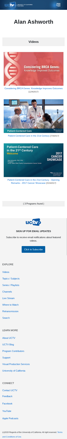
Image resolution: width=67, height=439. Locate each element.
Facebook (7, 403)
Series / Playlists (10, 285)
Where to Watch (10, 304)
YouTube (6, 411)
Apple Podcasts (10, 418)
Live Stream (8, 298)
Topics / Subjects (11, 278)
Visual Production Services (16, 364)
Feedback (7, 396)
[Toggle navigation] (58, 5)
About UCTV (8, 338)
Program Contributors (13, 351)
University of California (13, 370)
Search (6, 318)
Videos (5, 272)
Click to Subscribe (33, 249)
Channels (7, 291)
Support (6, 357)
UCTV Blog (8, 344)
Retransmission (10, 311)
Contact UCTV (9, 390)
